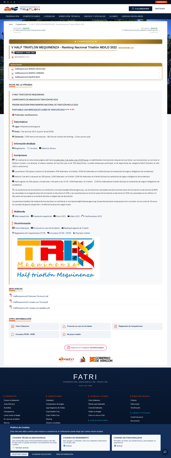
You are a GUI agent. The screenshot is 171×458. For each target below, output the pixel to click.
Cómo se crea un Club (96, 415)
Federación (12, 16)
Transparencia (9, 412)
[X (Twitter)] (11, 2)
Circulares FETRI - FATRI (60, 233)
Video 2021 (75, 216)
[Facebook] (5, 2)
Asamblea (7, 408)
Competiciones (31, 16)
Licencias (49, 16)
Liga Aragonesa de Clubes (55, 408)
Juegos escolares (132, 16)
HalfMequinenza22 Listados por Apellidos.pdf (31, 308)
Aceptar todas (19, 454)
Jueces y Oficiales (95, 16)
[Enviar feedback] (165, 452)
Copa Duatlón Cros (53, 412)
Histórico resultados (53, 423)
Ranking (49, 419)
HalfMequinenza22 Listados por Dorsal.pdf (30, 302)
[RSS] (19, 2)
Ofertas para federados (96, 404)
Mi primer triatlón (82, 233)
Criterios (134, 400)
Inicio (11, 24)
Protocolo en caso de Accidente (46, 228)
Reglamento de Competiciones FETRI (30, 233)
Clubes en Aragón (94, 412)
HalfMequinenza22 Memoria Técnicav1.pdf (30, 296)
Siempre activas (22, 448)
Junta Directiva (9, 404)
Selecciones (135, 404)
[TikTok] (14, 2)
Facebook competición (42, 216)
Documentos (135, 421)
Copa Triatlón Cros (53, 415)
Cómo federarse (94, 400)
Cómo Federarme (22, 228)
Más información (64, 454)
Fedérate (161, 2)
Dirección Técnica (69, 16)
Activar (69, 446)
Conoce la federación (11, 400)
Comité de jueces (137, 417)
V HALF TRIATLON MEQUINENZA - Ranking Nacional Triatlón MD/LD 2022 (64, 47)
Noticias (160, 9)
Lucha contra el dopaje (12, 415)
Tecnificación (135, 408)
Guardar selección (41, 454)
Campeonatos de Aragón (55, 404)
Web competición (21, 216)
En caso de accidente (12, 419)
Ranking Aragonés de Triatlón (76, 228)
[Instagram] (8, 2)
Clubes (114, 16)
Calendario (142, 9)
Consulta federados (95, 408)
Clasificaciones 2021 (93, 216)
